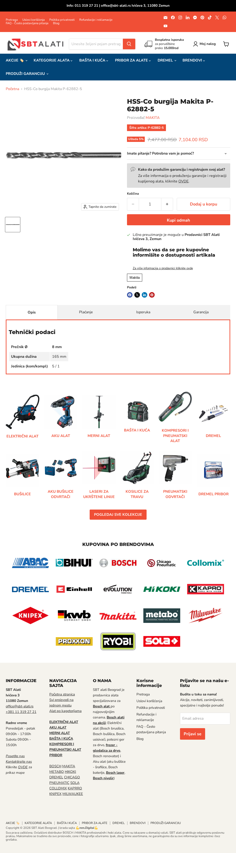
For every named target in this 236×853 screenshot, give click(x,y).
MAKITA (153, 117)
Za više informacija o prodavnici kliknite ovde (163, 268)
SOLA (75, 782)
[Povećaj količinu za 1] (167, 204)
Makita (135, 277)
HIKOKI (70, 771)
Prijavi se (192, 734)
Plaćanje (86, 312)
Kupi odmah (178, 220)
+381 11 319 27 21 (21, 711)
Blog (56, 23)
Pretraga (12, 20)
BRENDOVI (193, 60)
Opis (32, 312)
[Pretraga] (129, 44)
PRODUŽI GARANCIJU (26, 73)
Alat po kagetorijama (65, 711)
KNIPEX (55, 793)
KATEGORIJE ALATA (52, 60)
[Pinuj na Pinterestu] (152, 295)
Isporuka (143, 312)
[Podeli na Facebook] (130, 295)
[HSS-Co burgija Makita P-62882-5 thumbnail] (12, 224)
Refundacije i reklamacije (95, 20)
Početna (12, 89)
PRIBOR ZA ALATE (132, 60)
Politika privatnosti (62, 20)
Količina (133, 194)
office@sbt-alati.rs (19, 706)
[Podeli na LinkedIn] (144, 295)
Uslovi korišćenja (33, 20)
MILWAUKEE (72, 793)
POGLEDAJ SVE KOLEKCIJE (118, 514)
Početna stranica (62, 694)
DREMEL (166, 60)
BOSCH (55, 766)
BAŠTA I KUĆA (92, 60)
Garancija (201, 312)
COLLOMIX (58, 788)
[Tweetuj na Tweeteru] (137, 295)
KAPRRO (75, 788)
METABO (56, 771)
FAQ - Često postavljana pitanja (27, 23)
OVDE (183, 181)
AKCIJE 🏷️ (15, 60)
